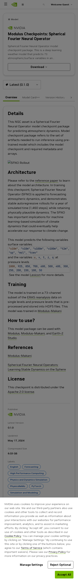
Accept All (64, 574)
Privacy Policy (57, 552)
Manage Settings (31, 564)
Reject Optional (60, 564)
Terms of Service (31, 548)
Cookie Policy (13, 536)
